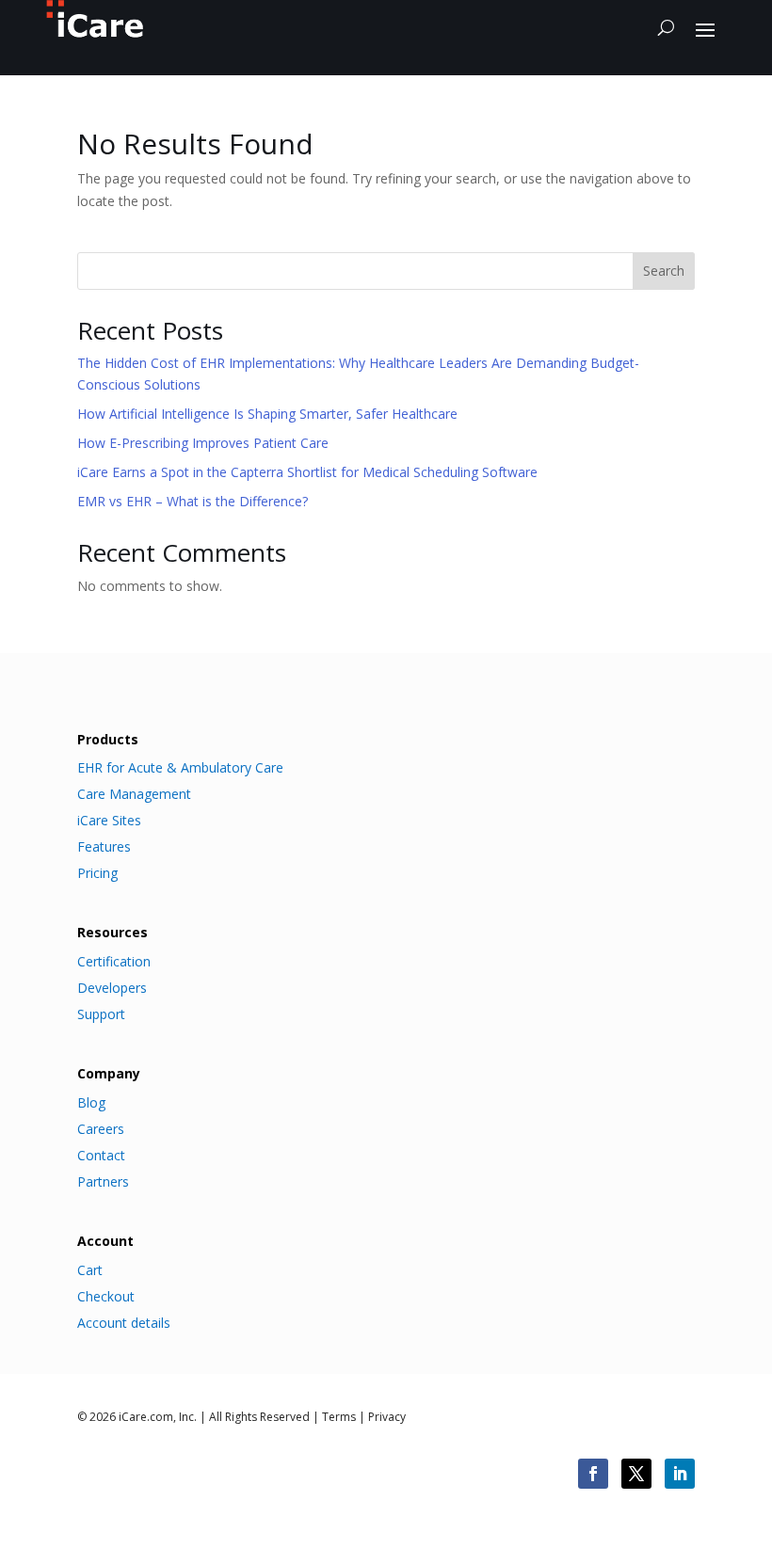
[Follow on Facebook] (593, 1474)
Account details (123, 1323)
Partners (103, 1181)
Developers (112, 988)
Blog (91, 1102)
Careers (100, 1129)
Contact (101, 1155)
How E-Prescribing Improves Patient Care (203, 443)
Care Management (134, 794)
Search (663, 270)
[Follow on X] (636, 1474)
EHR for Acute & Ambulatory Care (180, 767)
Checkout (106, 1296)
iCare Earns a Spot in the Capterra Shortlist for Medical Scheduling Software (307, 472)
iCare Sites (109, 820)
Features (104, 846)
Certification (114, 961)
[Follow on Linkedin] (680, 1474)
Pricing (97, 873)
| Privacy (381, 1417)
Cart (90, 1270)
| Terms (333, 1417)
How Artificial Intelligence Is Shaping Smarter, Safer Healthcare (267, 414)
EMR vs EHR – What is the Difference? (192, 501)
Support (101, 1014)
